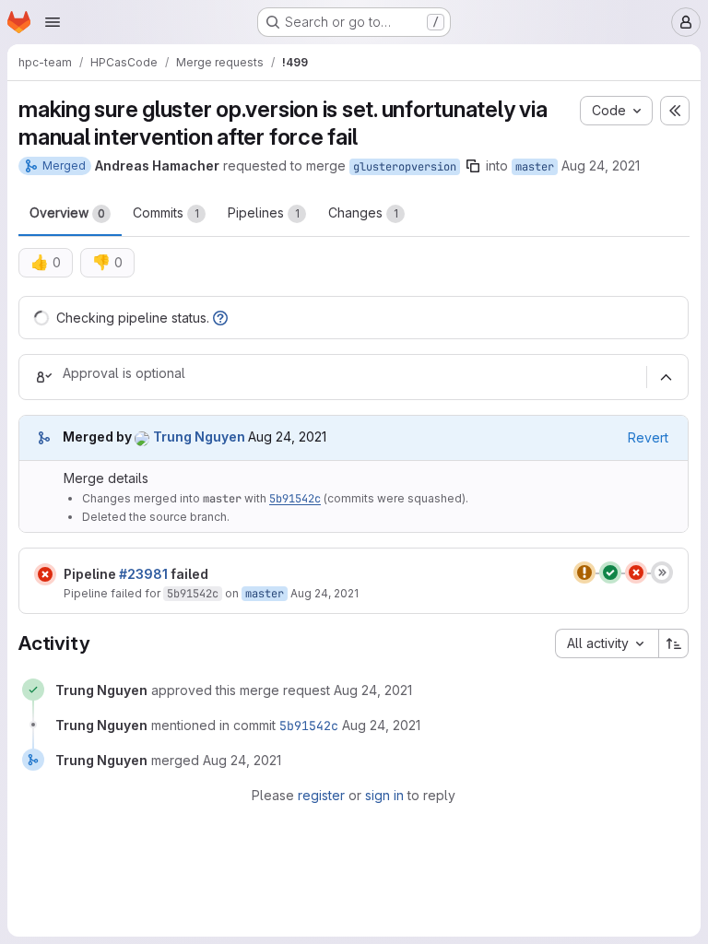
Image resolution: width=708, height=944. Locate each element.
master (534, 166)
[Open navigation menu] (52, 22)
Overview (67, 212)
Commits (166, 212)
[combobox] (606, 643)
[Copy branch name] (473, 166)
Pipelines (264, 212)
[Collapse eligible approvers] (666, 377)
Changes (363, 212)
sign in (384, 795)
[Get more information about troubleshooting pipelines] (220, 317)
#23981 (143, 574)
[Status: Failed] (45, 574)
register (321, 795)
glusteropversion (404, 166)
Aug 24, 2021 (600, 165)
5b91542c (295, 498)
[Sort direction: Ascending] (674, 643)
